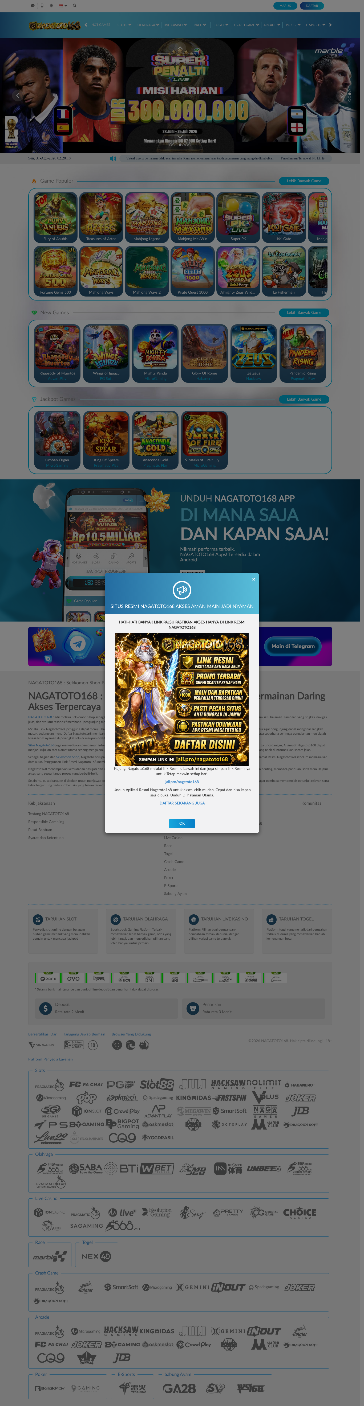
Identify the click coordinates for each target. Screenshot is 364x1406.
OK (182, 823)
